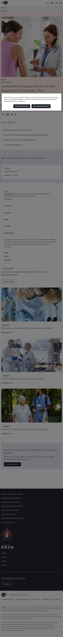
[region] (31, 102)
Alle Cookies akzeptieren (41, 106)
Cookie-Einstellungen (21, 106)
